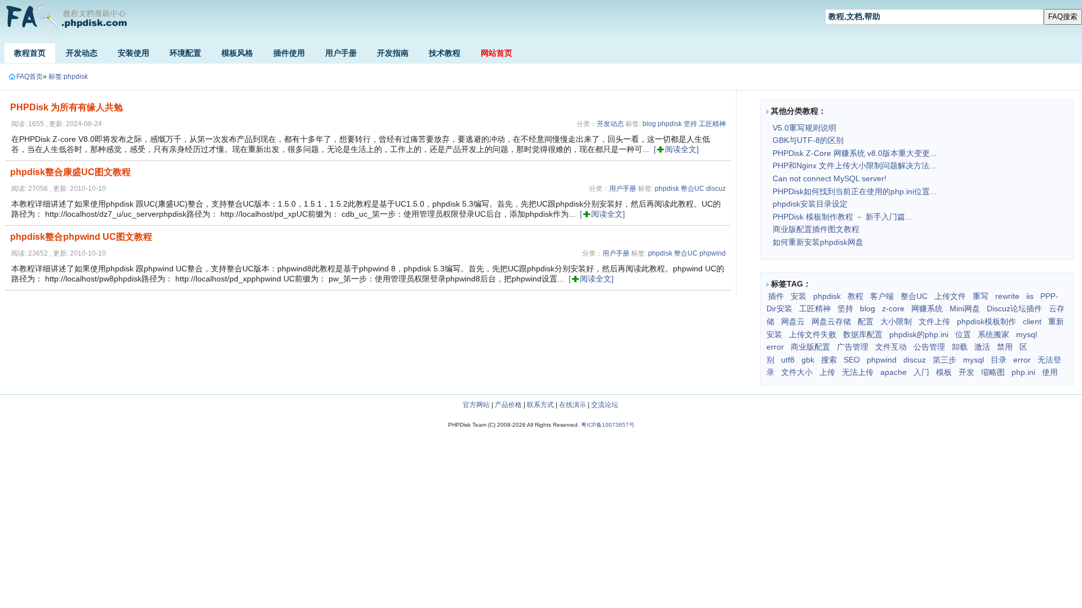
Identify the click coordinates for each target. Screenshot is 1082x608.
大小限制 (896, 321)
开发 (966, 372)
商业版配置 (810, 346)
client (1032, 321)
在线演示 (572, 405)
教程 (855, 296)
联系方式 (540, 405)
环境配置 (185, 52)
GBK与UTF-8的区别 (808, 140)
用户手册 (341, 52)
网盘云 (793, 321)
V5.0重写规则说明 (804, 127)
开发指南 (393, 52)
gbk (807, 359)
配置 (865, 321)
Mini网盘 (965, 308)
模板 (944, 372)
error (1022, 359)
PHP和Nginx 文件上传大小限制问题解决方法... (854, 165)
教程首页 (30, 52)
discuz (716, 189)
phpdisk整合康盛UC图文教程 (70, 172)
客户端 (882, 296)
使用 (1050, 372)
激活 (982, 346)
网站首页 (496, 52)
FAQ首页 (29, 77)
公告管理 (929, 346)
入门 (921, 372)
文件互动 (891, 346)
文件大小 (797, 372)
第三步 (944, 359)
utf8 (788, 359)
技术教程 (444, 52)
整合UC (692, 189)
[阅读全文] (676, 149)
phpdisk (670, 124)
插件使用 (289, 52)
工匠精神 (712, 124)
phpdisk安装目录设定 (810, 203)
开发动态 (81, 52)
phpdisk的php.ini (918, 334)
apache (893, 372)
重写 (980, 296)
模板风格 (237, 52)
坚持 (690, 124)
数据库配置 (863, 334)
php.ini (1023, 372)
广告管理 (852, 346)
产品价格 (508, 405)
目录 (998, 359)
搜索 (829, 359)
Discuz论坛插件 (1014, 308)
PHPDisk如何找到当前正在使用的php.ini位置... (855, 191)
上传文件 (950, 296)
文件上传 (934, 321)
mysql (973, 359)
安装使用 (133, 52)
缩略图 (993, 372)
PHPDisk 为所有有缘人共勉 (66, 107)
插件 (776, 296)
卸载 (960, 346)
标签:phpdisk (68, 77)
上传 (827, 372)
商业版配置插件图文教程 (816, 229)
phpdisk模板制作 (986, 321)
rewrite (1007, 296)
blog (649, 124)
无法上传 (857, 372)
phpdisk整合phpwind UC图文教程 (81, 237)
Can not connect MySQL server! (829, 178)
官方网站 (476, 405)
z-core (893, 308)
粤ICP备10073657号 (608, 425)
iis (1030, 296)
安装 (798, 296)
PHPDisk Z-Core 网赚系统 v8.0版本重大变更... (855, 153)
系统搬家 (993, 334)
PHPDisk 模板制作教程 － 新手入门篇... (842, 216)
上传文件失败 (812, 334)
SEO (852, 359)
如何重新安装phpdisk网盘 (818, 242)
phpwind (712, 253)
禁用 (1005, 346)
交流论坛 (604, 405)
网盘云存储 (831, 321)
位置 (963, 334)
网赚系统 (927, 308)
